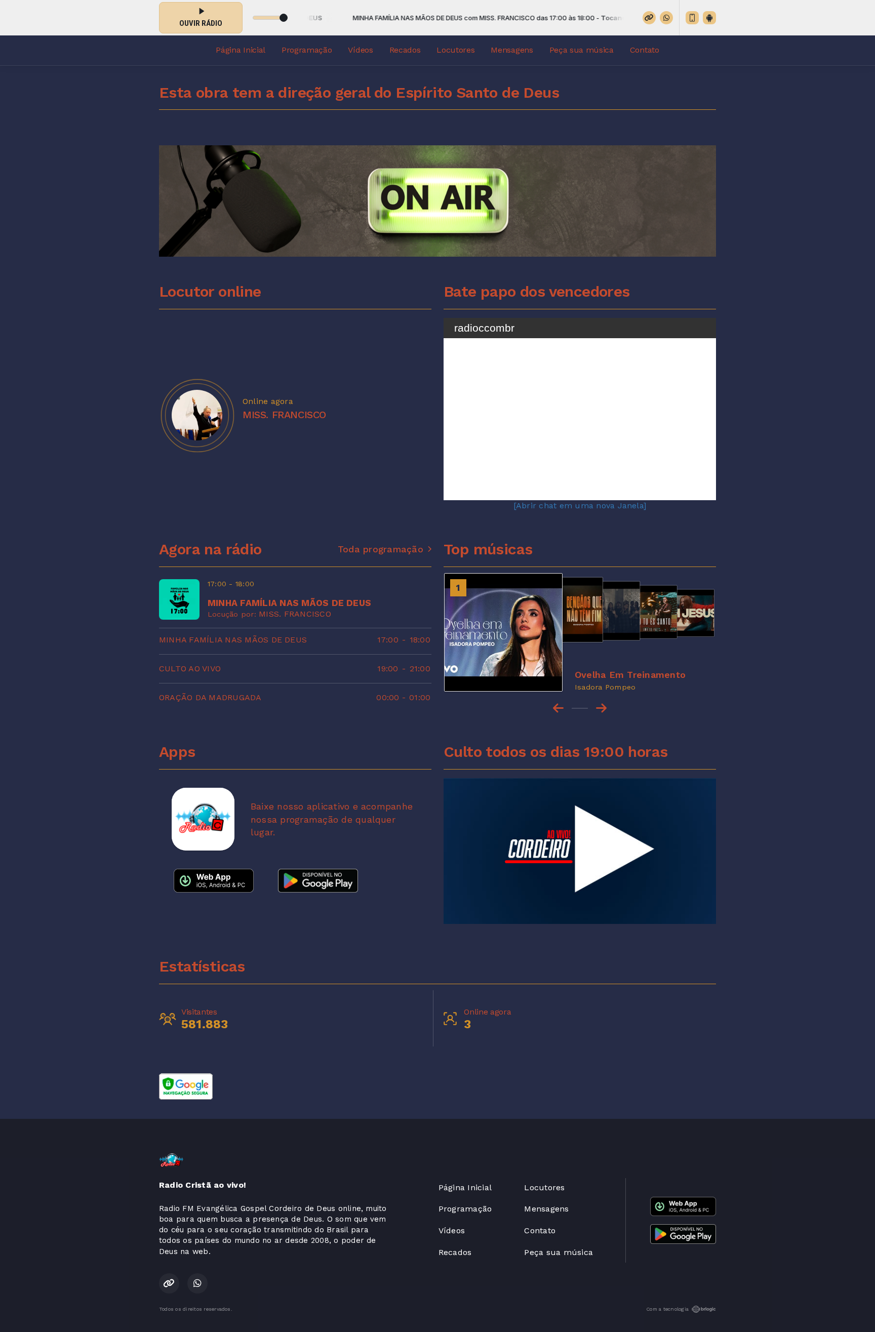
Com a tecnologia (667, 1309)
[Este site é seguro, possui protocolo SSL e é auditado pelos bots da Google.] (186, 1086)
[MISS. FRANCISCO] (197, 415)
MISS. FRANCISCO (295, 614)
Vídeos (360, 50)
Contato (644, 50)
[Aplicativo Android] (709, 17)
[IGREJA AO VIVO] (580, 851)
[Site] (649, 17)
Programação (307, 50)
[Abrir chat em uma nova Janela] (579, 505)
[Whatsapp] (666, 17)
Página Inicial (240, 50)
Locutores (455, 50)
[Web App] (692, 17)
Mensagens (512, 50)
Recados (405, 50)
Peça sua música (581, 50)
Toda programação (380, 549)
